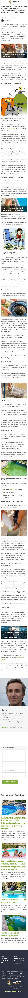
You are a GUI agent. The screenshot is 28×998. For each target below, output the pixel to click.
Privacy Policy (17, 963)
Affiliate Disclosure (19, 958)
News (15, 956)
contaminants (11, 128)
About (2, 956)
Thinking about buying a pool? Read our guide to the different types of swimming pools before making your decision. (13, 823)
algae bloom (13, 489)
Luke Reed (5, 727)
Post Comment (10, 781)
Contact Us (4, 958)
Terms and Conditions (20, 961)
